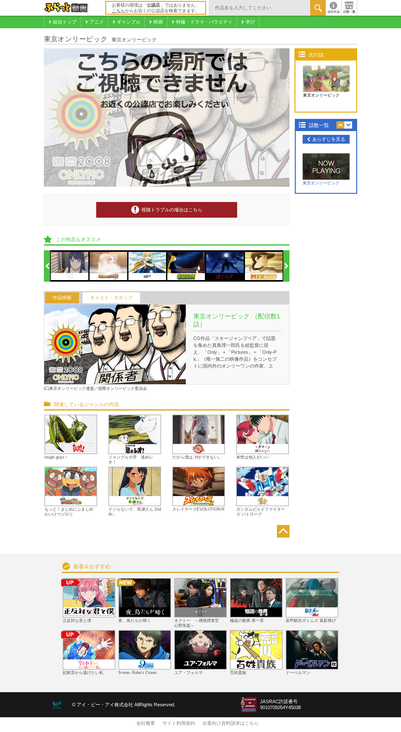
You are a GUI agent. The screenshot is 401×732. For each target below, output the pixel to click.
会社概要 (145, 723)
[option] (70, 266)
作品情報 (62, 297)
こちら (118, 10)
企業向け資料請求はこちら (230, 723)
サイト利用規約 (178, 723)
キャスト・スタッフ (111, 297)
